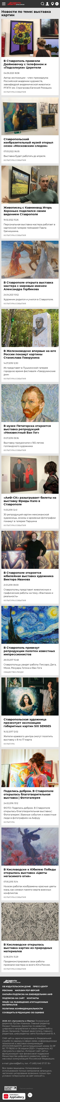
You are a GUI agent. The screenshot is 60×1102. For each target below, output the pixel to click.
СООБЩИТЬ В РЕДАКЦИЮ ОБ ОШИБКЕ (23, 1012)
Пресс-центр (40, 986)
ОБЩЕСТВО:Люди (14, 672)
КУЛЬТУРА (9, 744)
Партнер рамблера (26, 1088)
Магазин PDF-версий (27, 990)
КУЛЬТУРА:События (15, 92)
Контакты (33, 998)
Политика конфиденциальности (22, 1008)
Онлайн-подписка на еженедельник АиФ (27, 994)
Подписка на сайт (13, 998)
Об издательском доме (16, 986)
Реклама (7, 990)
